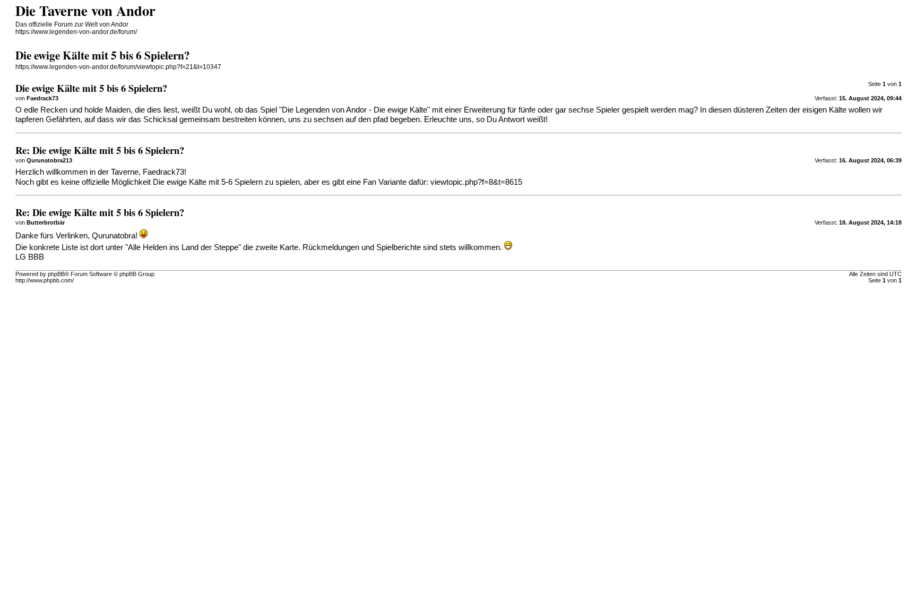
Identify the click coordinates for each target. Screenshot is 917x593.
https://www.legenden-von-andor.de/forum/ (76, 32)
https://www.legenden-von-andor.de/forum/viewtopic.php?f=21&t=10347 (118, 67)
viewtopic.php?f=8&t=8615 (476, 182)
